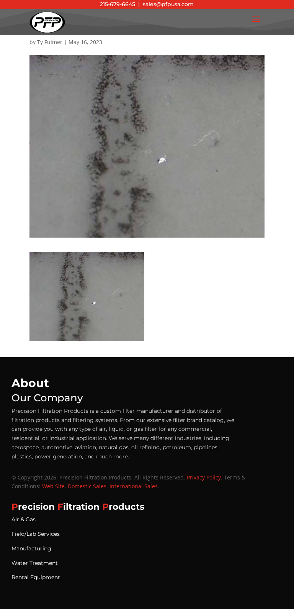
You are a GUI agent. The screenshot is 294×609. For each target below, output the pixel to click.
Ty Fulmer (49, 42)
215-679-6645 (117, 4)
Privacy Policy (204, 477)
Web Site (53, 486)
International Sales (133, 486)
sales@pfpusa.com (168, 4)
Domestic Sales (87, 486)
